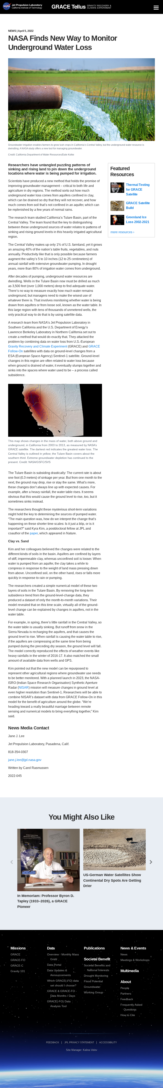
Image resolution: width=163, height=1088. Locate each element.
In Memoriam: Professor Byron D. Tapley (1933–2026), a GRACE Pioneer (45, 901)
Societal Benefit (97, 959)
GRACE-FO (18, 960)
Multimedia (129, 971)
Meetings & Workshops (134, 960)
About (125, 982)
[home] (81, 7)
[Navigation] (156, 7)
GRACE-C (17, 965)
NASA (6, 7)
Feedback (126, 999)
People (124, 988)
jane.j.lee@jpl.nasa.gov (24, 760)
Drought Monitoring (96, 975)
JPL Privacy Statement (79, 1042)
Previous (12, 862)
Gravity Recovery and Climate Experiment (37, 346)
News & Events (133, 948)
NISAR (24, 687)
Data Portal (54, 964)
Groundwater (92, 986)
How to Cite (127, 1015)
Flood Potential (93, 981)
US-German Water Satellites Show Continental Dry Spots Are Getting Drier (112, 880)
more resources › (122, 232)
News (12, 30)
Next (151, 862)
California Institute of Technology (26, 9)
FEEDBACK (52, 1042)
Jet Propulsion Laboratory (26, 4)
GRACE (15, 954)
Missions (18, 948)
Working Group (93, 992)
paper (34, 533)
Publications (94, 948)
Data (51, 948)
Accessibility (108, 1042)
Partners (125, 993)
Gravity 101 (18, 971)
